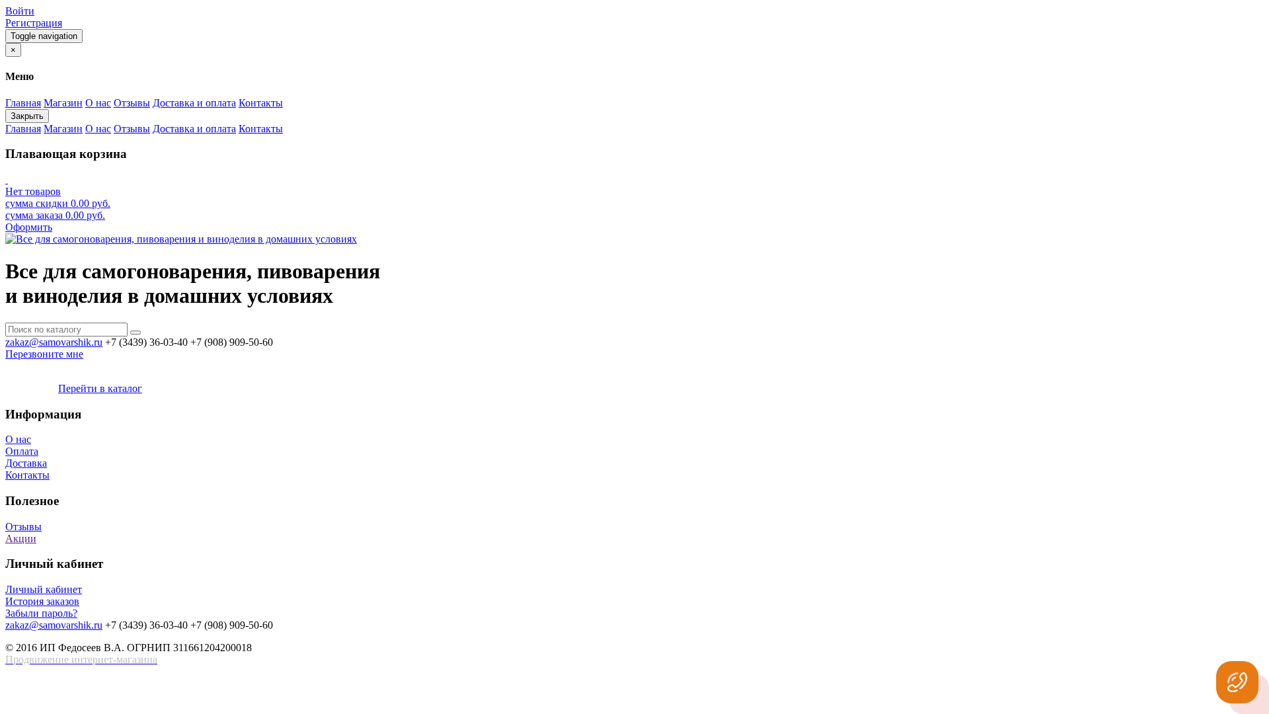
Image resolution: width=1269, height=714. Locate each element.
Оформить (28, 227)
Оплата (21, 451)
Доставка (26, 463)
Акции (20, 538)
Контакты (27, 475)
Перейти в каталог (100, 388)
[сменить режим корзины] (6, 179)
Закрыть (27, 116)
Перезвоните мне (44, 354)
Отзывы (23, 526)
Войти (19, 11)
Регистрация (33, 22)
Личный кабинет (43, 589)
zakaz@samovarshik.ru (53, 342)
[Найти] (135, 333)
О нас (18, 439)
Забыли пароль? (41, 613)
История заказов (42, 601)
